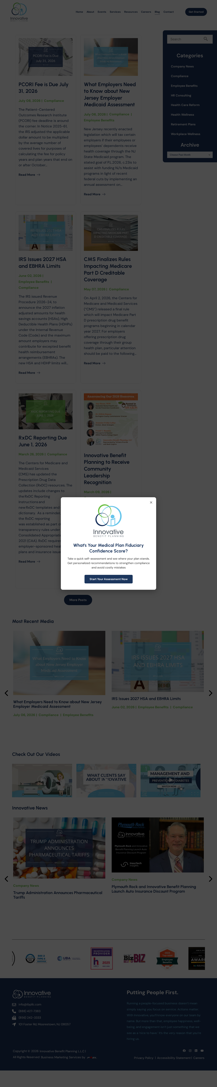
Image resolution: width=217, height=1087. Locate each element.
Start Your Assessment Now (109, 579)
